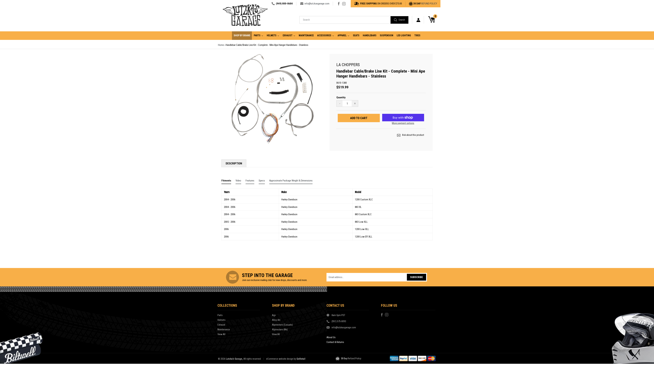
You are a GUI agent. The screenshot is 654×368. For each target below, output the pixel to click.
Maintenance (223, 329)
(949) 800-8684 (284, 3)
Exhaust (221, 324)
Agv (274, 315)
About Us (331, 337)
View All (221, 334)
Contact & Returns (335, 342)
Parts (220, 315)
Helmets (221, 320)
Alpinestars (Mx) (280, 329)
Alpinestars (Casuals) (282, 324)
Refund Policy (429, 3)
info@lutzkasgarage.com (317, 3)
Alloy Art (276, 320)
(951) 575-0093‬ (339, 321)
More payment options (403, 123)
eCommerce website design (279, 358)
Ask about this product (413, 135)
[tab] (226, 181)
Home (221, 45)
